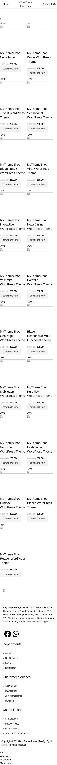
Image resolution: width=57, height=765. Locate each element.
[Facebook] (7, 633)
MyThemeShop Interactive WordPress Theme (12, 224)
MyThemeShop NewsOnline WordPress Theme (39, 224)
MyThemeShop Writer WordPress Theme (39, 57)
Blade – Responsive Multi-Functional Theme (39, 336)
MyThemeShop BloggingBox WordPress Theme (12, 169)
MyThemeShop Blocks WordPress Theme (39, 503)
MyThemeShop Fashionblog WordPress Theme (39, 447)
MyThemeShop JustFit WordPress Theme (12, 113)
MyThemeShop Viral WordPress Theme (38, 169)
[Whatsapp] (15, 633)
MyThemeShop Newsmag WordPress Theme (12, 447)
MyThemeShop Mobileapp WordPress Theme (12, 392)
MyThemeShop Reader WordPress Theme (13, 559)
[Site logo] (28, 4)
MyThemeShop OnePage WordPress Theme (12, 336)
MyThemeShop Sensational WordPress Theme (39, 113)
